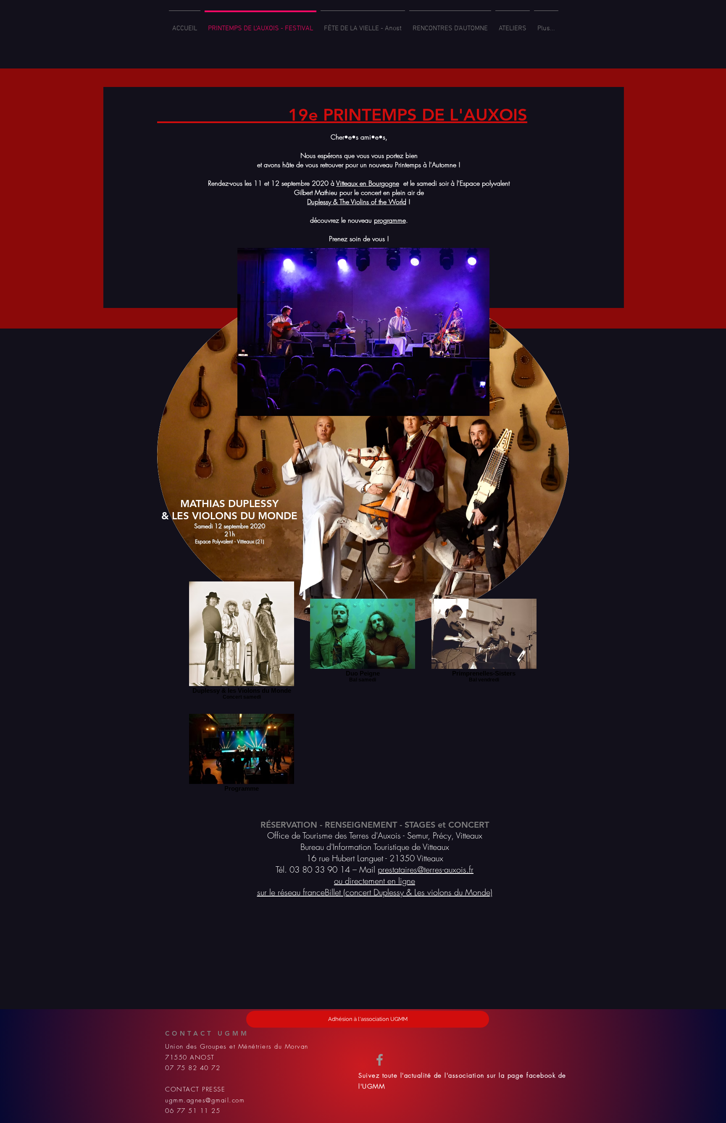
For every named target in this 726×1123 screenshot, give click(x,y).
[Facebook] (379, 1060)
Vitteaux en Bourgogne (367, 183)
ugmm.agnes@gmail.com (205, 1100)
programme (390, 220)
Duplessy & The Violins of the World (356, 201)
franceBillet (320, 892)
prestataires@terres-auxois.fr (425, 869)
